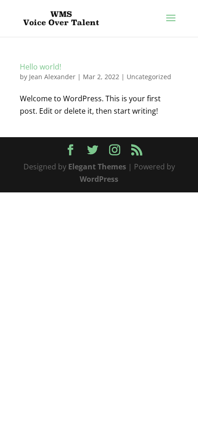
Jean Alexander (52, 76)
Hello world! (40, 67)
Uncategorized (149, 76)
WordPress (99, 179)
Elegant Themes (97, 167)
